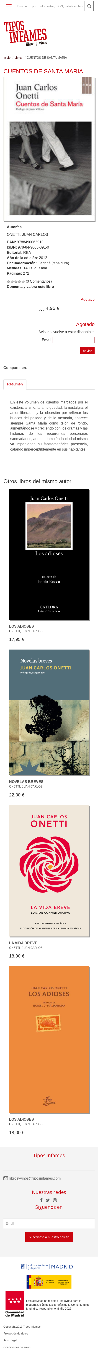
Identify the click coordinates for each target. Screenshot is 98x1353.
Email (46, 340)
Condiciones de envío (17, 1347)
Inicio (6, 57)
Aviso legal (10, 1340)
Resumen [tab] (15, 384)
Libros (19, 57)
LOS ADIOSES (21, 626)
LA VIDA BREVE (23, 943)
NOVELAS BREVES (26, 782)
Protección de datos (15, 1333)
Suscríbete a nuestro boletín (49, 1237)
